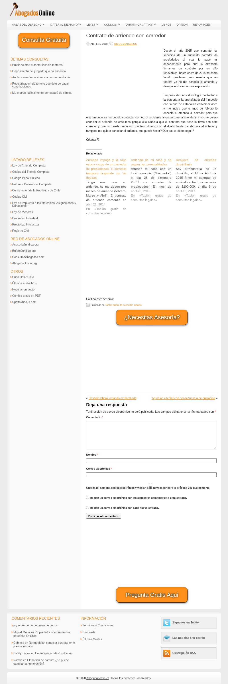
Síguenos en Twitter (186, 622)
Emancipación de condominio (54, 653)
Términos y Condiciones (98, 625)
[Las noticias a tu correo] (167, 637)
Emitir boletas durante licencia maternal (37, 65)
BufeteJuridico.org (24, 250)
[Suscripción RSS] (167, 653)
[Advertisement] (123, 80)
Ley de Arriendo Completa (28, 165)
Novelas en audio (23, 289)
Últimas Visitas (92, 639)
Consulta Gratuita (44, 40)
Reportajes (202, 24)
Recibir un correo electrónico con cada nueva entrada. (124, 507)
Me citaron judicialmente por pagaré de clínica (41, 92)
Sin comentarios (125, 44)
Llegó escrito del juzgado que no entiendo (39, 71)
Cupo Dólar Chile (23, 277)
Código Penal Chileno (26, 178)
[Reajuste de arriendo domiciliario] (198, 180)
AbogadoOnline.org (24, 263)
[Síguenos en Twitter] (167, 622)
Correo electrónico (99, 468)
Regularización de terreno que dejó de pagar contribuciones (40, 85)
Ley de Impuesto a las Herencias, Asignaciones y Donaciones (44, 204)
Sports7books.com (24, 302)
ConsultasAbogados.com (28, 257)
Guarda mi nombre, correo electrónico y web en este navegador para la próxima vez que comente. (148, 487)
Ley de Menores (22, 212)
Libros (166, 24)
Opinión (182, 24)
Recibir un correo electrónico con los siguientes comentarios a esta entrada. (138, 497)
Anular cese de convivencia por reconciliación (41, 77)
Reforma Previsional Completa (31, 184)
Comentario (94, 417)
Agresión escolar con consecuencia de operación (183, 398)
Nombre (92, 454)
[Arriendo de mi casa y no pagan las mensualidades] (153, 180)
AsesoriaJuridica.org (25, 244)
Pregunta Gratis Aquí (152, 594)
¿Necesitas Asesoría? (152, 317)
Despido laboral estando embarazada (112, 398)
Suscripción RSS (184, 653)
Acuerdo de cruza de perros (40, 625)
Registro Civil (20, 230)
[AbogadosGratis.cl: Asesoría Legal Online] (31, 16)
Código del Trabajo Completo (30, 171)
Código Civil (20, 196)
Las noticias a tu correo (188, 637)
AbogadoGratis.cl (97, 678)
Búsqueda (88, 632)
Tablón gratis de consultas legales (123, 305)
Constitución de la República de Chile (36, 190)
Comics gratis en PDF (26, 295)
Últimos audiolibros (24, 283)
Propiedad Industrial (25, 218)
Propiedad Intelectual (25, 224)
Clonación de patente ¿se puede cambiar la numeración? (41, 661)
